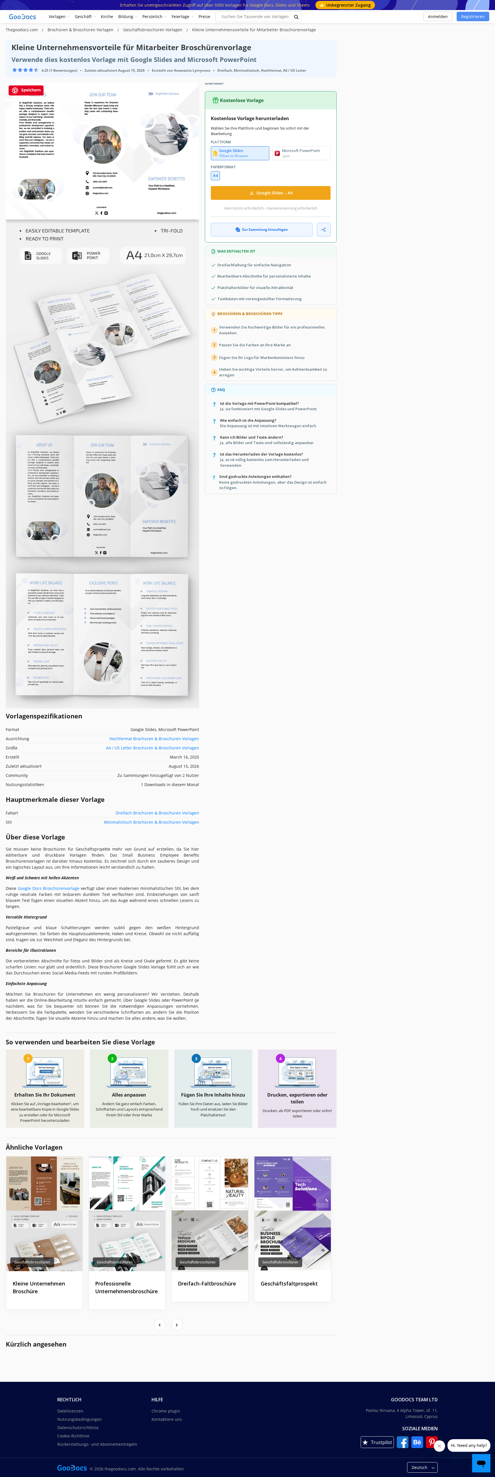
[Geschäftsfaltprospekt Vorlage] (292, 1213)
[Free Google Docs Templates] (23, 16)
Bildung (125, 16)
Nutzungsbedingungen (79, 1419)
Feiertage (180, 16)
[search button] (296, 16)
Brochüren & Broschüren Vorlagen (81, 29)
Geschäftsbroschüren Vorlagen (153, 29)
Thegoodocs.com (22, 29)
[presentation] (160, 1325)
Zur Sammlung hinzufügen (265, 229)
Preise (204, 16)
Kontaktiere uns (167, 1419)
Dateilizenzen (70, 1411)
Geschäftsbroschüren (32, 1262)
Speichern (30, 90)
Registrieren (473, 16)
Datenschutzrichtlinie (78, 1427)
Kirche (107, 16)
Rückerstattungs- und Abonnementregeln (97, 1444)
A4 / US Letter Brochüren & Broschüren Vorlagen (152, 748)
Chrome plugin (166, 1411)
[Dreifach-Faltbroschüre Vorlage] (210, 1213)
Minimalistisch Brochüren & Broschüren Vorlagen (151, 822)
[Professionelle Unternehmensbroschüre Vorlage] (127, 1213)
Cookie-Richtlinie (73, 1436)
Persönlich (152, 16)
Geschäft (83, 16)
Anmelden (438, 16)
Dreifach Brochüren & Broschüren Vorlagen (157, 813)
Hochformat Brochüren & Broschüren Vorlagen (154, 738)
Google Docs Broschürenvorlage (48, 888)
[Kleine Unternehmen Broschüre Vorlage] (44, 1213)
